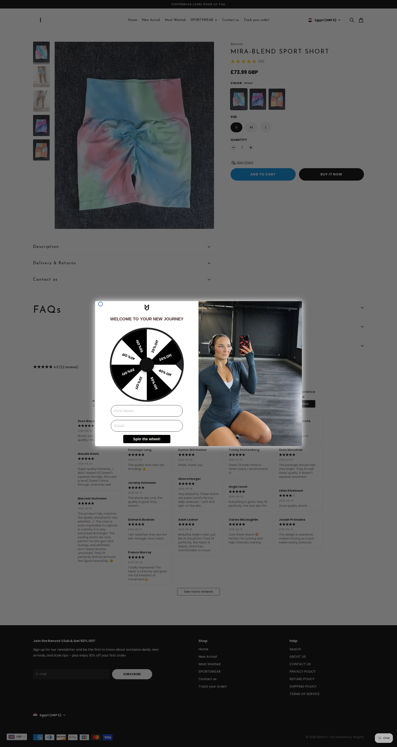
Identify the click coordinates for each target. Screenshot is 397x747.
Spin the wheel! (146, 439)
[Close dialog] (100, 304)
